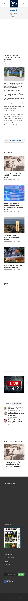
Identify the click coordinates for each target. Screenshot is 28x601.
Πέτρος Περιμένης (17, 61)
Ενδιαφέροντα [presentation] (17, 403)
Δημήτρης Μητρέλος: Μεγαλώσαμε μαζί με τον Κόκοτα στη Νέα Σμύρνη (14, 175)
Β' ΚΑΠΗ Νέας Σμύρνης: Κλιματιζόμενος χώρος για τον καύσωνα (13, 237)
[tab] (9, 403)
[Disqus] (14, 307)
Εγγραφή (21, 574)
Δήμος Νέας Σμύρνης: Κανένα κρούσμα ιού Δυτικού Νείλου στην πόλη (15, 421)
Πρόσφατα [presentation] (8, 403)
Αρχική (11, 13)
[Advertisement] (14, 34)
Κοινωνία (14, 10)
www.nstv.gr (18, 597)
